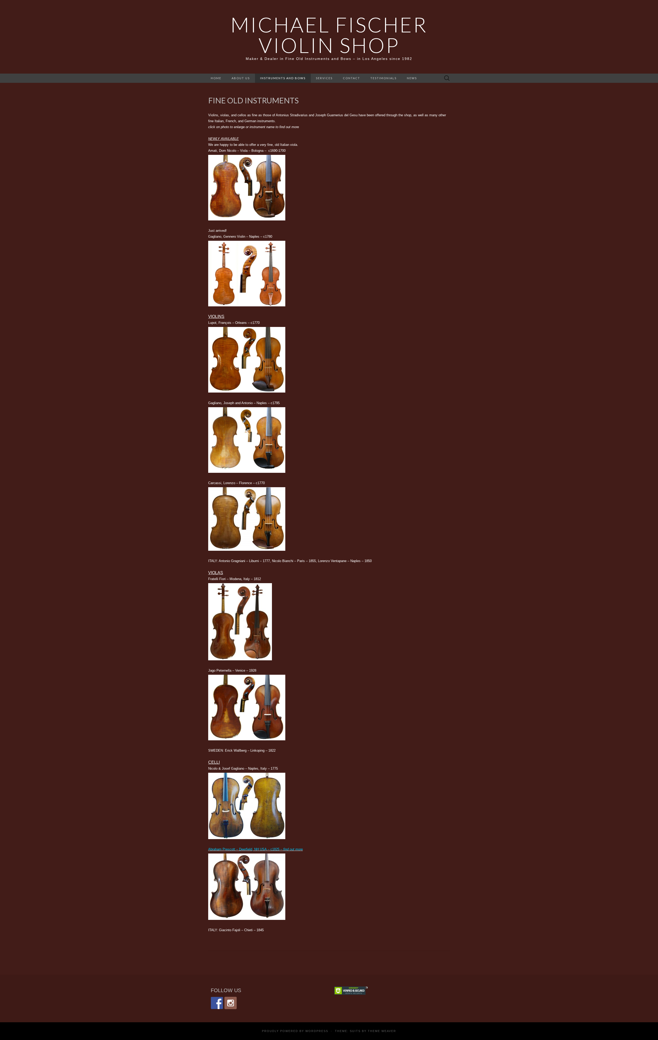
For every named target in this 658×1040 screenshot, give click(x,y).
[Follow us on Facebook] (217, 1003)
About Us (241, 78)
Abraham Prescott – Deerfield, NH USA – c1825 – (255, 849)
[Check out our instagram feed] (230, 1003)
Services (324, 78)
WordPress (316, 1031)
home (216, 78)
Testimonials (383, 78)
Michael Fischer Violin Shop (329, 34)
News (412, 78)
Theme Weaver (382, 1031)
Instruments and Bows (283, 78)
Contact (351, 78)
